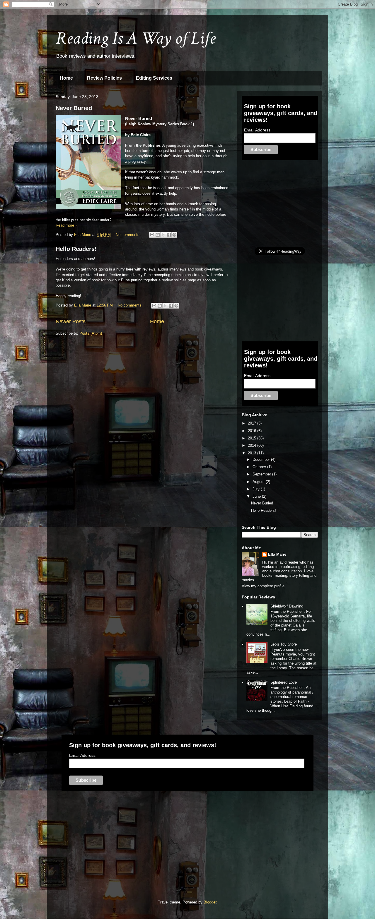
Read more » (66, 225)
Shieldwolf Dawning (286, 606)
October (260, 467)
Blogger (210, 902)
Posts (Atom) (90, 333)
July (257, 489)
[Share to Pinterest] (174, 235)
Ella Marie (277, 554)
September (262, 474)
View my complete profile (263, 586)
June (257, 496)
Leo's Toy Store (283, 644)
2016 (252, 431)
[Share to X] (163, 235)
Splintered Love (283, 682)
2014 (252, 445)
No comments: (129, 234)
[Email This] (152, 235)
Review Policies (104, 78)
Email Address (257, 130)
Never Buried (74, 108)
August (259, 482)
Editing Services (154, 78)
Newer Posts (71, 321)
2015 (252, 438)
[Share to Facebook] (169, 235)
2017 (252, 423)
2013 (252, 453)
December (262, 459)
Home (66, 78)
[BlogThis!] (158, 235)
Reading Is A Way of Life (136, 38)
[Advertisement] (286, 203)
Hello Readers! (76, 249)
